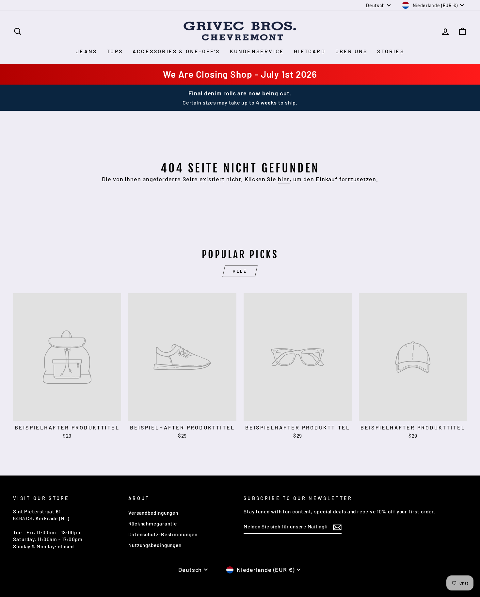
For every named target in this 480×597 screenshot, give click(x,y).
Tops (115, 51)
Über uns (351, 51)
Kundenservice (257, 51)
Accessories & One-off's (176, 51)
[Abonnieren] (337, 527)
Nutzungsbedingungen (155, 545)
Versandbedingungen (153, 513)
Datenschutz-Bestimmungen (163, 534)
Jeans (86, 51)
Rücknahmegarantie (152, 523)
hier (284, 179)
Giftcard (310, 51)
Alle (240, 271)
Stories (390, 51)
